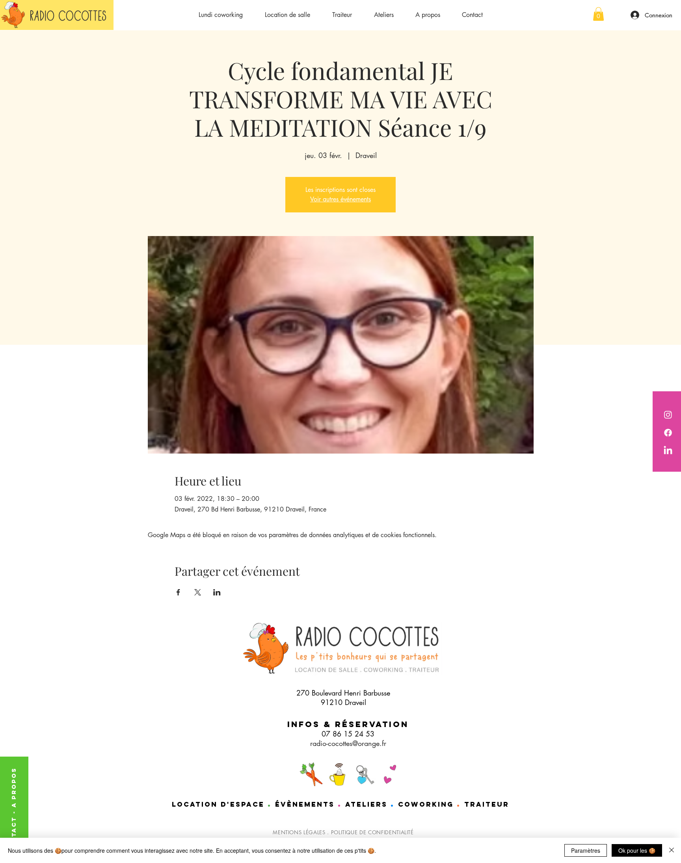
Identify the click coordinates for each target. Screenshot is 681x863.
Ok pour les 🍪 (636, 850)
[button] (598, 14)
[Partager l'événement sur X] (197, 592)
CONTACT (13, 834)
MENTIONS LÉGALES (299, 832)
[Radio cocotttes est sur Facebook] (668, 433)
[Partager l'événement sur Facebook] (178, 592)
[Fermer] (671, 850)
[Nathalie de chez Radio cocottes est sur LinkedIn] (668, 451)
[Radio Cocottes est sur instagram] (668, 414)
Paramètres (585, 850)
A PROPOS (13, 787)
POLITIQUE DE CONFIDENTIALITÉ (372, 832)
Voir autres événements (340, 199)
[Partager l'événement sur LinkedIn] (217, 592)
